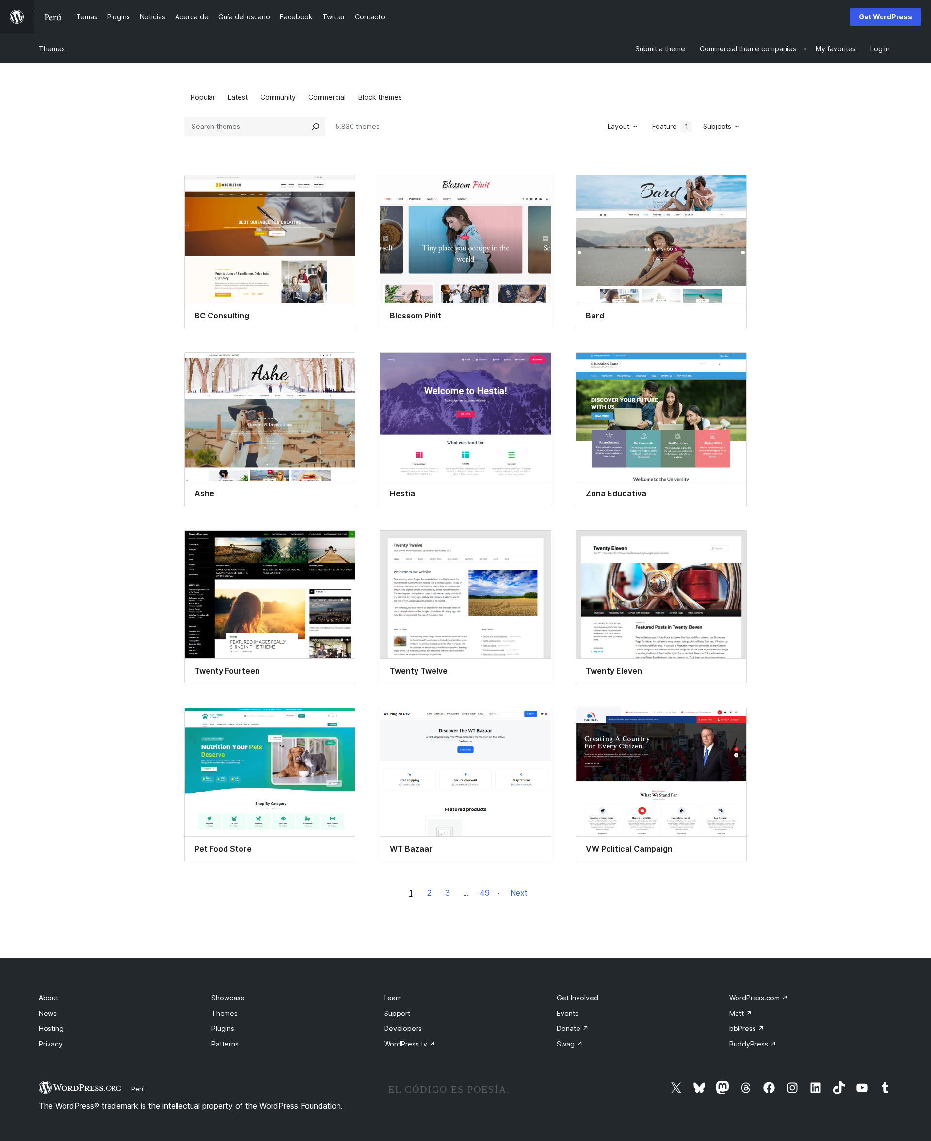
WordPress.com (758, 998)
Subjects (717, 126)
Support (397, 1013)
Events (567, 1013)
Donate (573, 1028)
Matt (740, 1013)
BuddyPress (752, 1044)
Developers (403, 1028)
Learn (393, 998)
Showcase (228, 998)
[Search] (315, 126)
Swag (570, 1044)
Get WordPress (885, 17)
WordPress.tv (409, 1044)
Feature (670, 126)
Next (519, 893)
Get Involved (577, 998)
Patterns (225, 1044)
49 (485, 893)
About (48, 998)
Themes (52, 49)
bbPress (746, 1028)
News (48, 1013)
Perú (138, 1089)
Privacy (51, 1044)
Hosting (51, 1028)
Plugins (222, 1028)
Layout (618, 126)
